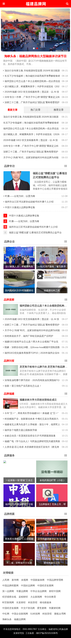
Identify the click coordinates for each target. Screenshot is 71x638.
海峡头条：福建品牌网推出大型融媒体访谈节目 (35, 56)
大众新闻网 (36, 596)
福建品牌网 (20, 619)
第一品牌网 (8, 591)
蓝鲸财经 (23, 596)
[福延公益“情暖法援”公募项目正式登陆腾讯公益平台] (16, 180)
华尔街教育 (50, 596)
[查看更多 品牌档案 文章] (65, 514)
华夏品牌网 (22, 591)
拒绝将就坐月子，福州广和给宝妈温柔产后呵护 (29, 336)
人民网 (5, 580)
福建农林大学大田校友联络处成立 (38, 399)
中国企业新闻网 (20, 613)
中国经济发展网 (45, 585)
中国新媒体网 (37, 580)
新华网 (15, 580)
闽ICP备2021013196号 (47, 633)
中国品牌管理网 (55, 580)
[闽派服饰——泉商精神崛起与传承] (35, 30)
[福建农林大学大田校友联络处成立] (10, 403)
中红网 (5, 613)
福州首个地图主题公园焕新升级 (21, 430)
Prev (5, 30)
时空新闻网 (8, 602)
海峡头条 (7, 619)
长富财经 (21, 602)
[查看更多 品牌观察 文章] (66, 300)
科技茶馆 (32, 602)
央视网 (24, 580)
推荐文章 (59, 109)
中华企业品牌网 (38, 591)
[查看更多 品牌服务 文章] (65, 456)
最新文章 (13, 109)
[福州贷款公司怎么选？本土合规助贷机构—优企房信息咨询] (10, 309)
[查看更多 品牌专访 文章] (65, 166)
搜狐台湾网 (60, 613)
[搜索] (67, 3)
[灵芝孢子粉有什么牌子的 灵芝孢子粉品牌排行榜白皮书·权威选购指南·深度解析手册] (10, 370)
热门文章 (35, 109)
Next (65, 30)
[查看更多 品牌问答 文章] (66, 361)
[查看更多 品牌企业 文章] (65, 242)
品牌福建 (9, 393)
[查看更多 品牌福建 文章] (66, 394)
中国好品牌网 (28, 585)
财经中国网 (55, 591)
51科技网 (35, 613)
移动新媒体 (45, 602)
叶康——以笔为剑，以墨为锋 (20, 196)
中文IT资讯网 (28, 608)
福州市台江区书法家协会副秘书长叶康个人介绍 (29, 201)
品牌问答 (9, 360)
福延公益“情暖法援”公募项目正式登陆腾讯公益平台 (35, 232)
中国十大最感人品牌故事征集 (20, 207)
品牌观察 (9, 299)
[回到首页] (35, 3)
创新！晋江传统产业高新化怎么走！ (23, 385)
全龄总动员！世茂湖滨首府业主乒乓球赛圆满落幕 (30, 435)
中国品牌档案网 (10, 585)
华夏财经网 (54, 608)
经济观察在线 (9, 596)
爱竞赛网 (41, 608)
